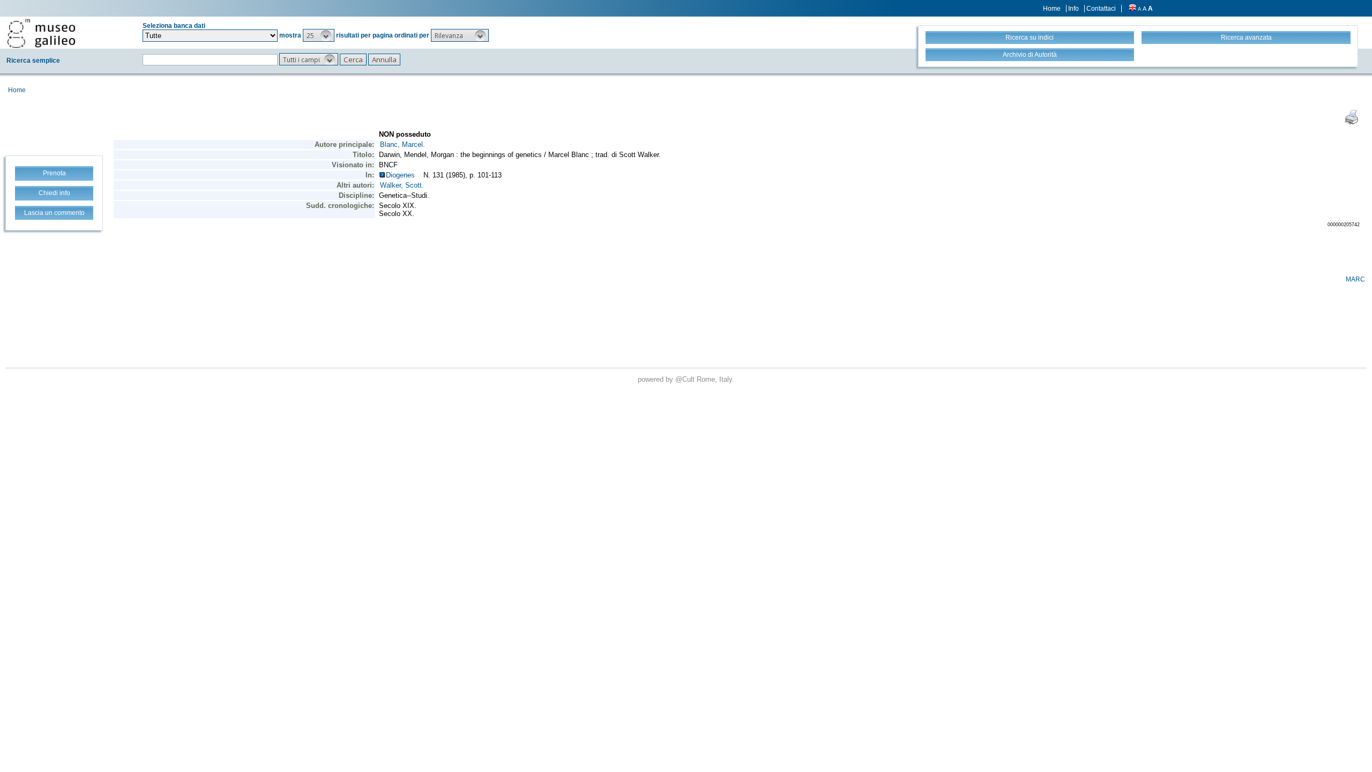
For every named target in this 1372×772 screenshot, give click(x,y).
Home (1052, 8)
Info (1073, 8)
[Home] (41, 33)
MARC (1355, 279)
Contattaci (1101, 8)
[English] (1132, 8)
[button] (318, 35)
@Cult (686, 379)
